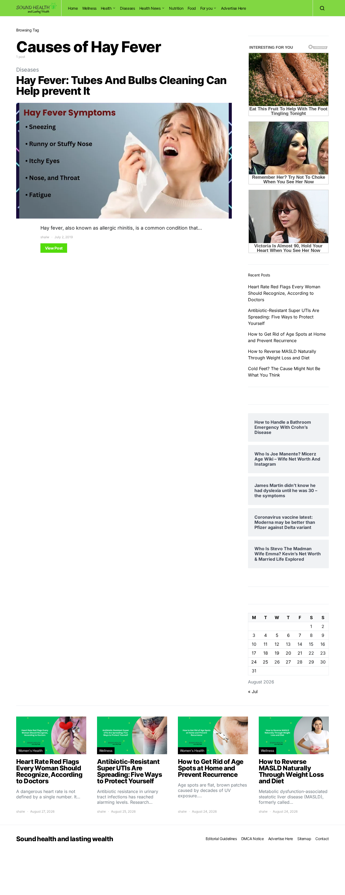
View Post (54, 248)
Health (106, 8)
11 (265, 644)
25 (265, 662)
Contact (322, 838)
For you (206, 8)
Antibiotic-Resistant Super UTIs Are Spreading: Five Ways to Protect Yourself (283, 317)
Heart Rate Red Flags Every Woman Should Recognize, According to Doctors (284, 293)
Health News (150, 8)
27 (288, 662)
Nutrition (176, 8)
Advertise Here (233, 8)
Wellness (89, 8)
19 (277, 653)
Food (192, 8)
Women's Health (30, 751)
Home (73, 8)
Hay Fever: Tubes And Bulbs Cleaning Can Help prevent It (121, 85)
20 (288, 653)
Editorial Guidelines (221, 838)
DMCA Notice (252, 838)
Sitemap (304, 838)
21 (300, 653)
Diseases (127, 8)
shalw (44, 237)
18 (265, 653)
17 (254, 653)
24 (254, 662)
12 (277, 644)
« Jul (253, 691)
